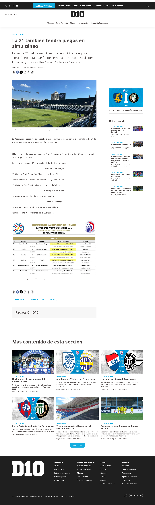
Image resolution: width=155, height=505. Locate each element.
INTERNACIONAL (86, 6)
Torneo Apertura (18, 34)
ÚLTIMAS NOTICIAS (44, 6)
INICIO (61, 6)
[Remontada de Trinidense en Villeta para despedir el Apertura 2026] (138, 188)
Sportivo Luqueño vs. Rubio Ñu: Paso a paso (125, 110)
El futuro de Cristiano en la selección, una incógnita (120, 130)
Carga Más (77, 445)
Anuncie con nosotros (86, 462)
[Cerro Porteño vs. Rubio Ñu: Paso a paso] (33, 409)
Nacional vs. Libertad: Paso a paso (118, 379)
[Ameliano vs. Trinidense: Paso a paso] (77, 362)
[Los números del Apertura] (138, 144)
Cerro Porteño (62, 23)
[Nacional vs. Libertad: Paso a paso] (122, 362)
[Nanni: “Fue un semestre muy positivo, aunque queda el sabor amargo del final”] (138, 156)
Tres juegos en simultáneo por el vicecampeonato (73, 427)
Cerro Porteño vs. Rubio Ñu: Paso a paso (33, 426)
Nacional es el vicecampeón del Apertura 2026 (28, 380)
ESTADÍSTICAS (117, 6)
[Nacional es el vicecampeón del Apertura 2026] (33, 362)
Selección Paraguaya (99, 23)
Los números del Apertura (121, 144)
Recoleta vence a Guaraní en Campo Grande (119, 427)
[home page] (77, 14)
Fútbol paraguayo (37, 299)
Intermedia (83, 23)
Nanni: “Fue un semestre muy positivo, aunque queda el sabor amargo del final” (120, 159)
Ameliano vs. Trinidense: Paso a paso (75, 379)
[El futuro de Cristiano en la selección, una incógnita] (138, 128)
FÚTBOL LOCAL (72, 6)
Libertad (52, 299)
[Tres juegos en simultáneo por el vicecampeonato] (77, 409)
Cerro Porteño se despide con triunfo (121, 175)
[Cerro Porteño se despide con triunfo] (138, 174)
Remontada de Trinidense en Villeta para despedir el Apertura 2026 (121, 190)
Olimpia (73, 23)
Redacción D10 (26, 312)
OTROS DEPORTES (102, 6)
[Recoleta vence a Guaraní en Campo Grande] (122, 409)
